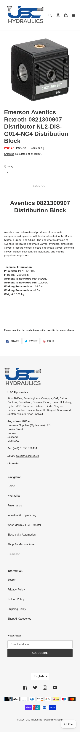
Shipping (9, 153)
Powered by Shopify (53, 719)
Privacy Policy (16, 589)
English (39, 676)
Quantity (8, 166)
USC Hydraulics (34, 719)
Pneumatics (14, 505)
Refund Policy (15, 599)
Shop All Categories (19, 618)
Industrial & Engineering (21, 515)
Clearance (13, 554)
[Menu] (74, 15)
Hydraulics (13, 495)
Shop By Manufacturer (21, 544)
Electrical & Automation (21, 534)
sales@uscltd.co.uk (27, 455)
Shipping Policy (16, 608)
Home (11, 486)
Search (11, 579)
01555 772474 (28, 448)
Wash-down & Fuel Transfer (24, 524)
